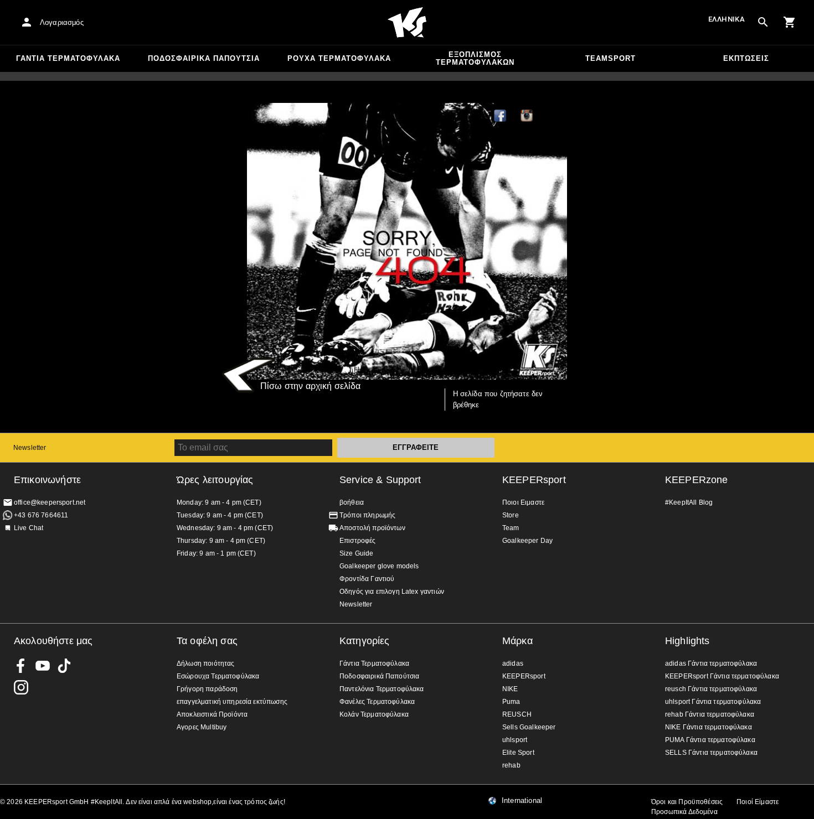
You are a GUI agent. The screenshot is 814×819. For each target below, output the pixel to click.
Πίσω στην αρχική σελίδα (310, 386)
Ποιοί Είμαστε (757, 802)
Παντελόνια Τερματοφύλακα (381, 689)
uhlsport (514, 740)
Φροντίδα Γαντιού (366, 579)
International (522, 801)
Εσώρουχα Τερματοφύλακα (218, 676)
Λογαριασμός (62, 22)
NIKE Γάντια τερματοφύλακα (708, 727)
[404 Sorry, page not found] (407, 241)
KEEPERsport (534, 479)
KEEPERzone (696, 479)
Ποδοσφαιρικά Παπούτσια (204, 58)
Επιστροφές (357, 541)
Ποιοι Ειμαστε (523, 502)
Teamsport (610, 58)
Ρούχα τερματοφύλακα (339, 58)
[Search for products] (763, 22)
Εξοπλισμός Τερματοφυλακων (475, 58)
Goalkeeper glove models (379, 566)
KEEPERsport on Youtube (42, 666)
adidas (512, 663)
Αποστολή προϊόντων (372, 528)
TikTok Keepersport (553, 116)
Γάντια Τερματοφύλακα (68, 58)
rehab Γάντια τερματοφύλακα (709, 714)
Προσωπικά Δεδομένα (684, 812)
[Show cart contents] (790, 22)
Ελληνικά (726, 19)
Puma (511, 702)
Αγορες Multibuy (201, 727)
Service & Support (380, 479)
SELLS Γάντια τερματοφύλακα (711, 752)
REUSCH (517, 714)
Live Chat (28, 528)
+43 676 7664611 (41, 515)
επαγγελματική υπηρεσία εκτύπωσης (232, 702)
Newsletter (30, 448)
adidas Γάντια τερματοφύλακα (711, 663)
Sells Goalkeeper (528, 727)
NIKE (510, 689)
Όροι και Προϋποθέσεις (687, 802)
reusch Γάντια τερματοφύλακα (711, 689)
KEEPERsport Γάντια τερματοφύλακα (722, 676)
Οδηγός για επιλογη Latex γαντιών (391, 591)
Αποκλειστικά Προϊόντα (212, 714)
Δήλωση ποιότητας (205, 663)
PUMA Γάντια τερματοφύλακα (710, 740)
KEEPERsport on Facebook (21, 666)
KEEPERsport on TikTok (64, 666)
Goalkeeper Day (527, 541)
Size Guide (356, 553)
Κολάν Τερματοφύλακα (374, 714)
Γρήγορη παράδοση (207, 689)
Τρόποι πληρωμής (367, 515)
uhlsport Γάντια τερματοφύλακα (713, 702)
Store (510, 515)
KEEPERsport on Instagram (527, 116)
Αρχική (407, 22)
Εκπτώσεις (746, 58)
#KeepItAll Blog (689, 502)
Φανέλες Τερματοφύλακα (377, 702)
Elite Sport (518, 752)
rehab (511, 765)
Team (510, 528)
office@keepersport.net (49, 502)
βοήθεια (351, 502)
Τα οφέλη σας (207, 640)
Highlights (687, 640)
